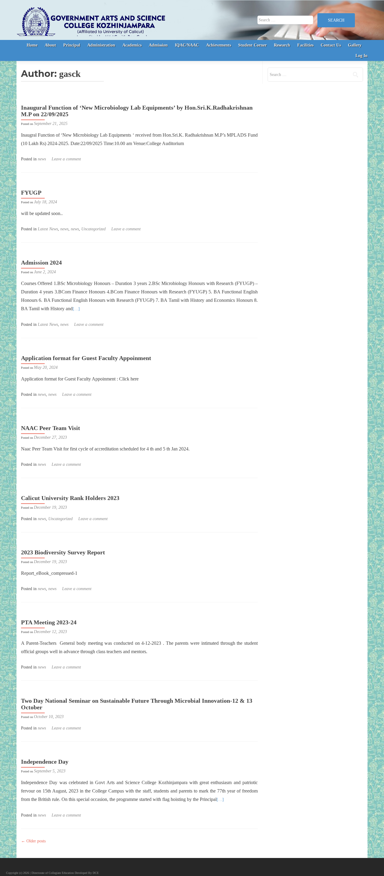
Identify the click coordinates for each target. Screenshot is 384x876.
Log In (362, 55)
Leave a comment (66, 159)
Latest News (48, 229)
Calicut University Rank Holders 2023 (70, 498)
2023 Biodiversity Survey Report (63, 552)
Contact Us (331, 45)
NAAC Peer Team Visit (50, 428)
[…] (76, 309)
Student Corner (252, 45)
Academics (132, 45)
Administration (101, 45)
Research (282, 45)
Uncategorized (93, 229)
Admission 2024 (41, 262)
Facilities (305, 45)
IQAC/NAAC (187, 45)
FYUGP (31, 192)
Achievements (218, 45)
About (50, 45)
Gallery (355, 45)
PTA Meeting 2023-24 (48, 622)
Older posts (33, 841)
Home (32, 45)
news (42, 159)
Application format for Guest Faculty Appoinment (86, 358)
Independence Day (44, 761)
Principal (71, 45)
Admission (158, 45)
